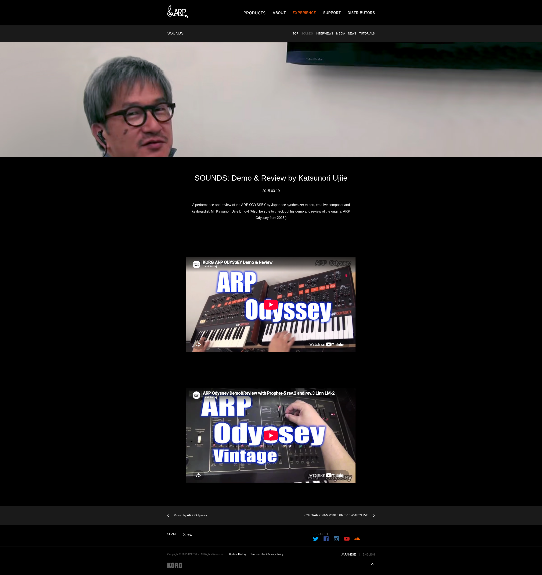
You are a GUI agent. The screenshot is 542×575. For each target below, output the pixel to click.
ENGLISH (369, 554)
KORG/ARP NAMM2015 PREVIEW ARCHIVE (336, 515)
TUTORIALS (367, 33)
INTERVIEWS (324, 33)
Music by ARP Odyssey (190, 515)
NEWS (352, 33)
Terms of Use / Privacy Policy (266, 554)
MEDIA (340, 33)
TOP (295, 33)
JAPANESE (348, 554)
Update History (237, 554)
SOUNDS (307, 33)
